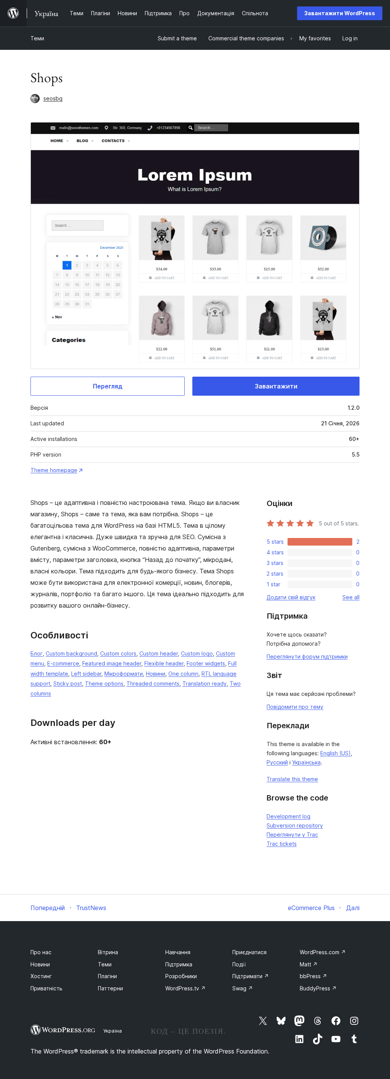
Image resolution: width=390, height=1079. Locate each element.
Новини (155, 673)
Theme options (104, 683)
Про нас (40, 952)
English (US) (335, 753)
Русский (277, 762)
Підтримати (250, 976)
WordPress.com (323, 952)
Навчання (177, 952)
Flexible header (164, 663)
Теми (37, 38)
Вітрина (108, 952)
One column (183, 673)
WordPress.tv (185, 988)
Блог (36, 653)
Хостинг (41, 976)
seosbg (52, 98)
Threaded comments (152, 683)
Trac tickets (282, 843)
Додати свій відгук (291, 597)
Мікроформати (123, 673)
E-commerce (63, 663)
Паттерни (110, 988)
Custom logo (197, 653)
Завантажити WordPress (339, 13)
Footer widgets (206, 663)
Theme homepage (53, 470)
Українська (306, 762)
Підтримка (178, 964)
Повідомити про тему (295, 706)
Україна (112, 1031)
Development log (288, 816)
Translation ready (204, 683)
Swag (242, 988)
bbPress (313, 976)
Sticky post (67, 683)
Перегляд (108, 386)
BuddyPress (318, 988)
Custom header (158, 653)
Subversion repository (295, 825)
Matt (309, 964)
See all (351, 597)
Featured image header (111, 663)
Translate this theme (292, 779)
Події (239, 964)
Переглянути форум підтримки (307, 656)
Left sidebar (86, 673)
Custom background (71, 653)
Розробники (181, 976)
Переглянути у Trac (292, 834)
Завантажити (276, 386)
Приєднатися (249, 952)
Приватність (46, 988)
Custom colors (118, 653)
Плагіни (107, 976)
